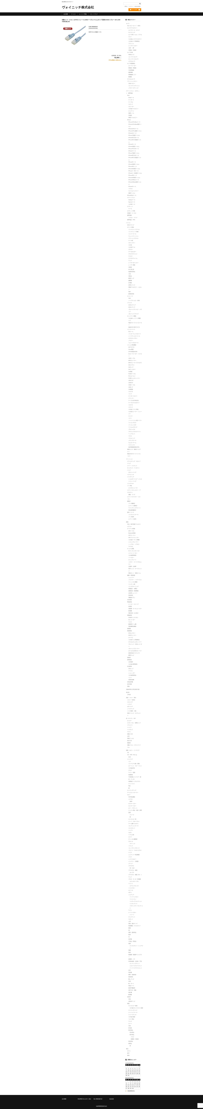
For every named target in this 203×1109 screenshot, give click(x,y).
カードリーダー (132, 65)
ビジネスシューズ (132, 487)
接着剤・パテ (131, 959)
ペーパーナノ (133, 899)
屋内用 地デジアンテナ (134, 653)
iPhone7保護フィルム (133, 153)
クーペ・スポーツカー (134, 821)
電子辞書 (129, 684)
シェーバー (131, 577)
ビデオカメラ (131, 61)
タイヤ (130, 837)
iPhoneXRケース (132, 175)
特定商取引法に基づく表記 (84, 1099)
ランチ (130, 1021)
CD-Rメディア (132, 305)
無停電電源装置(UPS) (133, 447)
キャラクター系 (132, 819)
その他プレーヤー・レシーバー (135, 412)
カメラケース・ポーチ (134, 30)
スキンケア (130, 702)
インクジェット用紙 (133, 231)
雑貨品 (130, 1043)
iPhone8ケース (132, 162)
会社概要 (66, 14)
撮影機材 (130, 72)
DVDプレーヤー (132, 635)
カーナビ (130, 637)
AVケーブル (131, 530)
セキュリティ (131, 242)
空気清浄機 (130, 682)
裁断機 (130, 280)
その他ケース (131, 204)
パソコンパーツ (131, 329)
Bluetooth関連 (131, 533)
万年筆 (129, 694)
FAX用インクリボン (133, 617)
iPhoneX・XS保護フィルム (135, 173)
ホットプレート (132, 559)
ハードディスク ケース (134, 336)
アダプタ (130, 391)
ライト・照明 (131, 772)
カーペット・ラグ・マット (135, 765)
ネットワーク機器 (131, 316)
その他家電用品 (132, 675)
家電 (127, 522)
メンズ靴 (129, 485)
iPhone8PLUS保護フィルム (134, 158)
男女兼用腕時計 (132, 510)
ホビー (129, 794)
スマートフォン (131, 197)
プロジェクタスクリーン (134, 431)
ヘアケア (129, 704)
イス (129, 761)
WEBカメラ (131, 54)
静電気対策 (131, 293)
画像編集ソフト (132, 74)
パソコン (128, 222)
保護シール (131, 113)
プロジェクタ (131, 429)
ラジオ (130, 622)
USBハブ (130, 387)
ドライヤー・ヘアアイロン (135, 579)
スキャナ (130, 407)
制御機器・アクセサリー (134, 925)
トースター (131, 557)
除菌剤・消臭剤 (135, 1039)
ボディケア (130, 706)
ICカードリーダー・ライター (135, 355)
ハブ (129, 320)
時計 (129, 785)
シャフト (130, 830)
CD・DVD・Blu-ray (132, 754)
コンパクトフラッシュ (134, 85)
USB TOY (130, 380)
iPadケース (131, 97)
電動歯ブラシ (131, 597)
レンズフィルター (132, 45)
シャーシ (132, 914)
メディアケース (132, 440)
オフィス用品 (130, 227)
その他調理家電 (132, 555)
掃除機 (129, 628)
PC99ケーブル (132, 373)
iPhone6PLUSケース (133, 137)
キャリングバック (132, 1010)
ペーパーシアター (134, 897)
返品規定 (111, 1099)
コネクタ (130, 405)
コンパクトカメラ (132, 56)
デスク (130, 770)
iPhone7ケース (132, 151)
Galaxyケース (131, 199)
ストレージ (130, 296)
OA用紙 (130, 371)
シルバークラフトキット (136, 965)
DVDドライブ (130, 225)
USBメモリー (131, 83)
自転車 (129, 996)
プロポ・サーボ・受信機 (134, 879)
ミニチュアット (133, 903)
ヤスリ (129, 731)
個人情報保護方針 (98, 1099)
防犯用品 (130, 1041)
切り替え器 (131, 269)
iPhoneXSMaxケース (133, 179)
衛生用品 (132, 1034)
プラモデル (131, 865)
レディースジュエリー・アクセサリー (134, 491)
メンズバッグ (130, 476)
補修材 (129, 742)
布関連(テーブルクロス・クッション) (134, 782)
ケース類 (130, 240)
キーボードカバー (132, 396)
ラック (130, 260)
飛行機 (130, 992)
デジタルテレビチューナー (135, 642)
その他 (130, 245)
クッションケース (132, 1012)
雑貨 (128, 1003)
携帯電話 (129, 215)
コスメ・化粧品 (131, 699)
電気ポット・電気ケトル (134, 573)
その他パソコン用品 (133, 409)
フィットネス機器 (132, 582)
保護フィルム (131, 193)
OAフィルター (132, 369)
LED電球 (130, 662)
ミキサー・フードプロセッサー (135, 563)
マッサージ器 (131, 584)
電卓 (129, 291)
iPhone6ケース (132, 144)
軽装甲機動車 (131, 988)
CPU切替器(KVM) (132, 351)
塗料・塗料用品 (132, 932)
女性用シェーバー (132, 593)
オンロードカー (132, 805)
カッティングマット (135, 963)
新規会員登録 (137, 6)
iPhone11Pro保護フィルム (135, 131)
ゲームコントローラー (132, 792)
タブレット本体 (131, 210)
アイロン (130, 670)
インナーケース (132, 233)
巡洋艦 (130, 939)
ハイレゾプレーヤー (133, 542)
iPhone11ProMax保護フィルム (134, 125)
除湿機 (130, 610)
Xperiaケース (131, 202)
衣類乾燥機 (131, 679)
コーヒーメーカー (132, 553)
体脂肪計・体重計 (132, 588)
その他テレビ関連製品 (134, 639)
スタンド (130, 104)
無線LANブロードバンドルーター (134, 455)
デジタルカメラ (131, 79)
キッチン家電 (130, 548)
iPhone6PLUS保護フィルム (134, 141)
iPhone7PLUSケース (133, 148)
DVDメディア (131, 307)
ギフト (129, 1051)
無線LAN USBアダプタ (134, 327)
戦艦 (129, 950)
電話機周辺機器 (132, 626)
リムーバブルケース (133, 342)
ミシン (130, 677)
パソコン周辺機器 (131, 345)
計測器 (130, 282)
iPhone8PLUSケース (133, 155)
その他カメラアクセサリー (135, 39)
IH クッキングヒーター (134, 550)
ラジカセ (130, 546)
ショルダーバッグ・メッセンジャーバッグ (135, 480)
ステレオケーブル (134, 881)
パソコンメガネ (132, 425)
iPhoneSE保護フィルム (134, 168)
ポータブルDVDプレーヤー (135, 650)
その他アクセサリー (133, 108)
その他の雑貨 (131, 1016)
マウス (130, 436)
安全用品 (132, 1032)
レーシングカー (132, 912)
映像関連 (129, 630)
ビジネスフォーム (132, 258)
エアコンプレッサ (134, 885)
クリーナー (131, 398)
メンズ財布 (131, 516)
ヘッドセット (131, 433)
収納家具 (130, 774)
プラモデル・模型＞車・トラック (135, 876)
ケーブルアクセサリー (134, 402)
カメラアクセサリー (132, 28)
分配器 (130, 267)
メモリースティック (133, 88)
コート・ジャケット (132, 465)
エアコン (129, 526)
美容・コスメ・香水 (131, 697)
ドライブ (129, 302)
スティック (132, 843)
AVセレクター (131, 633)
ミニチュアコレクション (136, 901)
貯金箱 (130, 1028)
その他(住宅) (131, 768)
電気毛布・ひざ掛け (133, 613)
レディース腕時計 (132, 505)
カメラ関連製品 (131, 63)
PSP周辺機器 (131, 797)
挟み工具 (129, 740)
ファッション (129, 459)
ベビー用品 (131, 1019)
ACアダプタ (131, 347)
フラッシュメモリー (132, 81)
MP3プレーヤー (132, 360)
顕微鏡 (130, 76)
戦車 (129, 952)
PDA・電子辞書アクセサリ (134, 524)
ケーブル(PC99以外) (133, 400)
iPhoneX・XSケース (133, 171)
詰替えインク (131, 285)
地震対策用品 (131, 271)
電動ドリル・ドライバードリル (134, 746)
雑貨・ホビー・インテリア (132, 750)
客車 (129, 934)
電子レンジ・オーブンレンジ (135, 569)
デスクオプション (132, 253)
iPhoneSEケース (132, 166)
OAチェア (130, 367)
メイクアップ (130, 708)
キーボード (131, 99)
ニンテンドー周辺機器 (134, 854)
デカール (130, 841)
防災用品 (130, 1030)
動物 (129, 928)
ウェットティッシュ (133, 236)
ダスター (130, 249)
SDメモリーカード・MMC (133, 25)
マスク (132, 1036)
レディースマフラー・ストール (134, 498)
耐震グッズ (131, 278)
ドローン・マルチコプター (135, 850)
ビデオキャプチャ (132, 338)
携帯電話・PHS (131, 219)
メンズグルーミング (133, 586)
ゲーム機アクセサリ (133, 823)
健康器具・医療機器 (133, 590)
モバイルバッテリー (133, 190)
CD (128, 752)
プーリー (130, 863)
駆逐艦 (130, 994)
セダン (130, 832)
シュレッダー (131, 673)
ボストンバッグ (132, 472)
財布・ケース (130, 512)
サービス (73, 14)
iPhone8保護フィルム (133, 164)
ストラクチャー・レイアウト (136, 947)
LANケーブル (131, 358)
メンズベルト (130, 483)
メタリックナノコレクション (136, 907)
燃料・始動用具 (132, 974)
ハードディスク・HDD (134, 300)
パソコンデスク (132, 422)
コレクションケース (133, 825)
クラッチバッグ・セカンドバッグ (134, 462)
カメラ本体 (130, 52)
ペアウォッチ (130, 474)
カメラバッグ (131, 32)
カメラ (127, 23)
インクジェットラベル (134, 229)
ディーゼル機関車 (132, 839)
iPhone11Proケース (133, 128)
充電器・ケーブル (131, 213)
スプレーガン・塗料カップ (134, 722)
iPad (128, 95)
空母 (129, 981)
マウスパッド (131, 438)
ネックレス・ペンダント (133, 468)
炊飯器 (129, 657)
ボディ (130, 892)
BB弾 (131, 801)
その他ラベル (131, 247)
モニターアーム (132, 442)
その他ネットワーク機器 (134, 318)
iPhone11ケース (132, 133)
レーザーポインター (133, 262)
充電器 (130, 115)
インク (130, 393)
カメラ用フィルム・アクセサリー (135, 35)
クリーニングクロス (133, 238)
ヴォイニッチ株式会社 (78, 7)
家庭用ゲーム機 (132, 624)
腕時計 (129, 501)
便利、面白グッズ (132, 923)
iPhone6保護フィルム (133, 146)
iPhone (129, 119)
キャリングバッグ (131, 790)
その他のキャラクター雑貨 (136, 1008)
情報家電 (129, 615)
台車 (128, 736)
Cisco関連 (130, 349)
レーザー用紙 (131, 265)
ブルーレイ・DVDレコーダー (135, 645)
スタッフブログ (94, 14)
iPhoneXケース (132, 186)
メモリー (130, 340)
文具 (129, 1025)
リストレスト (131, 445)
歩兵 (129, 970)
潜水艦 (130, 972)
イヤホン (130, 188)
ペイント (130, 883)
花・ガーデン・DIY (131, 718)
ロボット (130, 919)
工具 (129, 273)
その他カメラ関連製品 (134, 41)
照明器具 (129, 659)
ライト (130, 910)
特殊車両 (130, 976)
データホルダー (132, 251)
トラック (130, 845)
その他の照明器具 (132, 664)
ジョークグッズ (132, 1014)
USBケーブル (131, 385)
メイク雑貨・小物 (131, 711)
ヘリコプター (131, 888)
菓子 (128, 1053)
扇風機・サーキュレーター (135, 608)
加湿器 (130, 606)
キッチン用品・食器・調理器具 (135, 811)
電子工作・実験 (132, 990)
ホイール (130, 890)
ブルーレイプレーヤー (134, 648)
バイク (130, 857)
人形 (129, 921)
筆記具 (127, 692)
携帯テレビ (131, 655)
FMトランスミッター (133, 537)
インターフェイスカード (134, 333)
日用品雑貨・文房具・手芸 (135, 961)
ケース (130, 208)
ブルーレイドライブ (133, 313)
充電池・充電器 (132, 50)
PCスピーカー (132, 376)
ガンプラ (132, 872)
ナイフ (130, 852)
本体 (129, 999)
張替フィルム (130, 738)
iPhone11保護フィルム (134, 135)
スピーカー (131, 106)
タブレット (130, 206)
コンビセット (131, 828)
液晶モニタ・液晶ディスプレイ (134, 450)
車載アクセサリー (132, 117)
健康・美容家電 (131, 575)
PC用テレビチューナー (134, 378)
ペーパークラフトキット (136, 968)
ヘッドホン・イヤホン (134, 544)
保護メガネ (130, 734)
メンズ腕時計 (131, 503)
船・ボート (131, 983)
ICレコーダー (131, 619)
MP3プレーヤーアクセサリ (135, 362)
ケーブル (130, 102)
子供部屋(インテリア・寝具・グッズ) (134, 778)
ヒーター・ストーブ (133, 604)
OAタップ (130, 668)
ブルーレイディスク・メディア (135, 310)
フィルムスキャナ (132, 427)
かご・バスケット (132, 808)
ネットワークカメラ (133, 59)
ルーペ (130, 1023)
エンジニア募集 (83, 14)
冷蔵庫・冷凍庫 (132, 566)
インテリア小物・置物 (134, 763)
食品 (127, 1048)
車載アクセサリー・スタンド (135, 288)
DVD (129, 757)
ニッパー (129, 727)
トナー (130, 418)
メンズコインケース (133, 514)
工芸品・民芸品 (132, 941)
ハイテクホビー (132, 859)
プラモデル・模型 (132, 870)
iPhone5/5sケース (131, 195)
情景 (129, 943)
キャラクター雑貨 (132, 1005)
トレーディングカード (134, 848)
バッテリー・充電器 (133, 861)
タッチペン (131, 111)
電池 (128, 686)
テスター (130, 256)
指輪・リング (131, 494)
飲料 (128, 1055)
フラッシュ (131, 43)
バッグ (129, 470)
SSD (129, 298)
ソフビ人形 (131, 834)
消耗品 (130, 276)
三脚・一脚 (131, 48)
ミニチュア (131, 894)
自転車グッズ (131, 1001)
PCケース (130, 331)
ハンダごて (130, 729)
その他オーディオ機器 (134, 539)
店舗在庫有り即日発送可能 (132, 689)
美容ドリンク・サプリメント (134, 714)
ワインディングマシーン (134, 507)
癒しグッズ (131, 979)
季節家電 (129, 602)
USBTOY (130, 382)
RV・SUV (132, 868)
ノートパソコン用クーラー (135, 420)
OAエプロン (131, 365)
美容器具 (130, 595)
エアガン (130, 799)
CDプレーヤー (132, 535)
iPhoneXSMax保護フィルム (134, 183)
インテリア (130, 759)
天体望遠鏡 (131, 70)
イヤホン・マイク (132, 217)
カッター (129, 720)
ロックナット (131, 917)
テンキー (130, 416)
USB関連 (130, 389)
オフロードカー (132, 803)
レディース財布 (132, 519)
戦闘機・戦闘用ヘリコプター (135, 955)
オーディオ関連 (131, 528)
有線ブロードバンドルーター (135, 324)
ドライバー (130, 725)
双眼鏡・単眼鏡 (132, 68)
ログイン (131, 6)
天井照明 (129, 599)
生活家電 (129, 666)
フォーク (132, 814)
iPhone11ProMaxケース (134, 122)
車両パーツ (131, 985)
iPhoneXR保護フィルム (134, 177)
